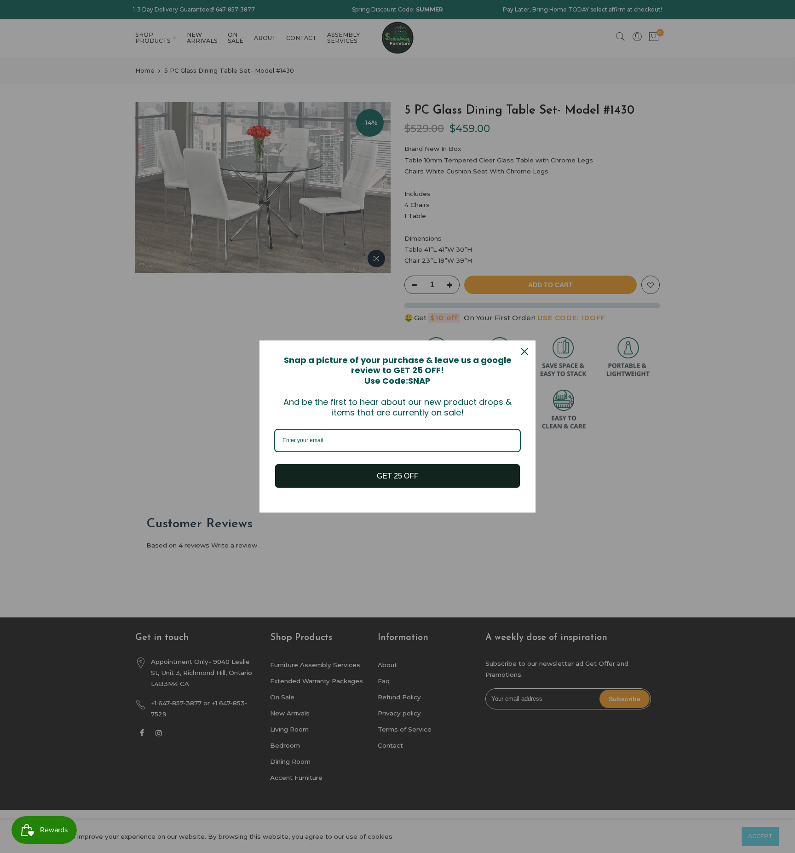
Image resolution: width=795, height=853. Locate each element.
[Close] (524, 351)
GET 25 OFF (398, 476)
